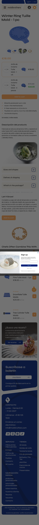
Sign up (29, 265)
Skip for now (29, 268)
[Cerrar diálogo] (37, 252)
